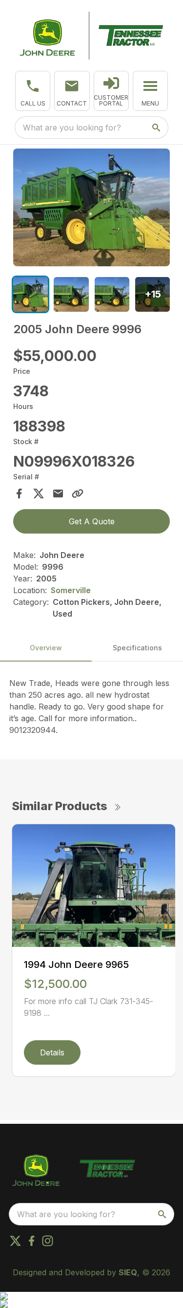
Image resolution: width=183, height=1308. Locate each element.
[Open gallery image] (91, 207)
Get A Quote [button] (92, 521)
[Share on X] (38, 493)
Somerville (71, 590)
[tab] (30, 294)
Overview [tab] (46, 647)
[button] (32, 91)
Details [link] (52, 1052)
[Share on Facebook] (19, 493)
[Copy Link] (77, 493)
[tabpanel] (91, 209)
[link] (111, 91)
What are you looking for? (72, 127)
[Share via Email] (58, 493)
